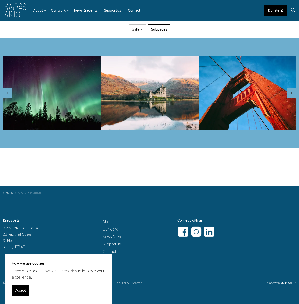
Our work (58, 10)
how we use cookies (60, 271)
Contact (134, 10)
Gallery (137, 29)
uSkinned (287, 283)
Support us (112, 10)
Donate (273, 10)
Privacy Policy (121, 283)
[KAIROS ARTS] (15, 10)
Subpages (159, 29)
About (38, 10)
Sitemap (137, 283)
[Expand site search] (292, 10)
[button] (52, 93)
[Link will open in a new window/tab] (183, 232)
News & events (85, 10)
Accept (20, 290)
